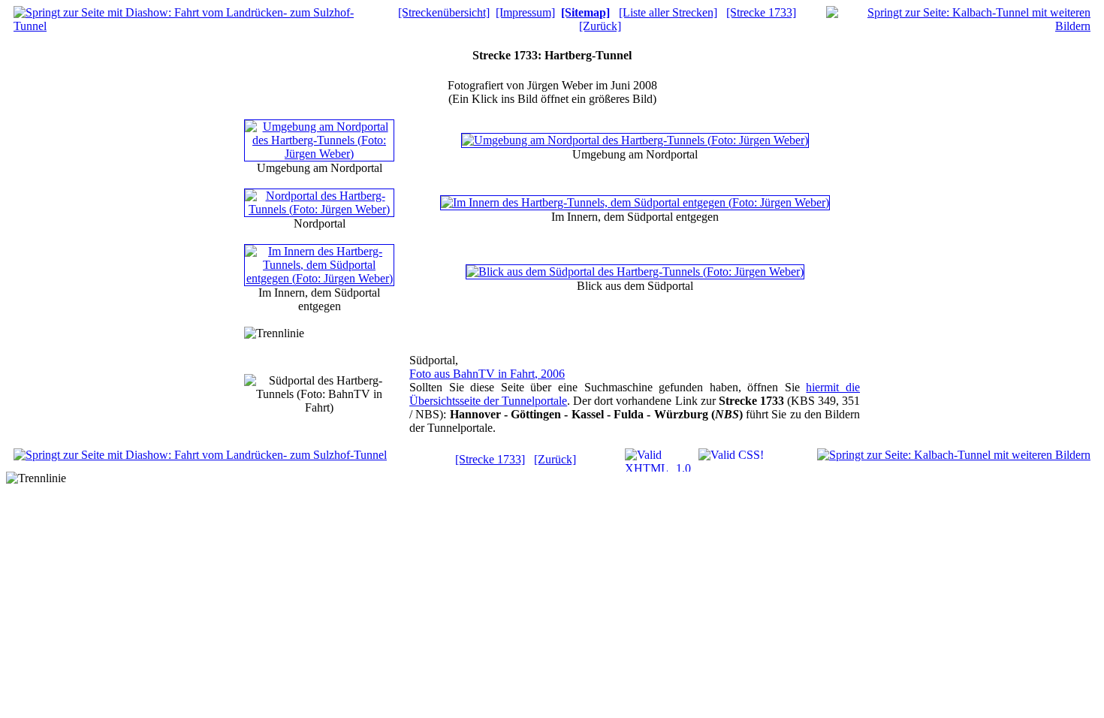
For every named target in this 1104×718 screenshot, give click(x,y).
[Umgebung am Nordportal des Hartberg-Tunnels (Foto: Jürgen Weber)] (319, 153)
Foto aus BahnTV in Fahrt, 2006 (487, 373)
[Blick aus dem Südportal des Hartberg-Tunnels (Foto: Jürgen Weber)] (635, 271)
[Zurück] (600, 26)
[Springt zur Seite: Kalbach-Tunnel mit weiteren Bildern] (958, 26)
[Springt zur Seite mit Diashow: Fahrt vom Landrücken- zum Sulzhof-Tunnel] (194, 26)
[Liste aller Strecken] (668, 12)
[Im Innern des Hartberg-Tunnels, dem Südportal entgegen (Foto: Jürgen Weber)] (635, 202)
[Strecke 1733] (761, 12)
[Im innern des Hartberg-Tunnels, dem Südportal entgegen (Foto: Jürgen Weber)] (319, 278)
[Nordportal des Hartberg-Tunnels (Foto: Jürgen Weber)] (319, 209)
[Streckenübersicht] (444, 12)
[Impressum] (525, 12)
